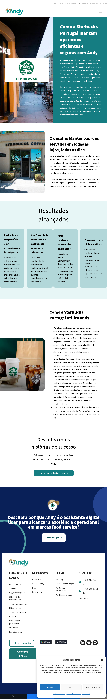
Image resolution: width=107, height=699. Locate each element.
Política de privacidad (74, 694)
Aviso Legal (86, 694)
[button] (101, 660)
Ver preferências (93, 687)
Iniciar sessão (22, 643)
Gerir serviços (45, 680)
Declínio (71, 687)
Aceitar (50, 687)
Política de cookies (59, 694)
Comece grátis (23, 653)
